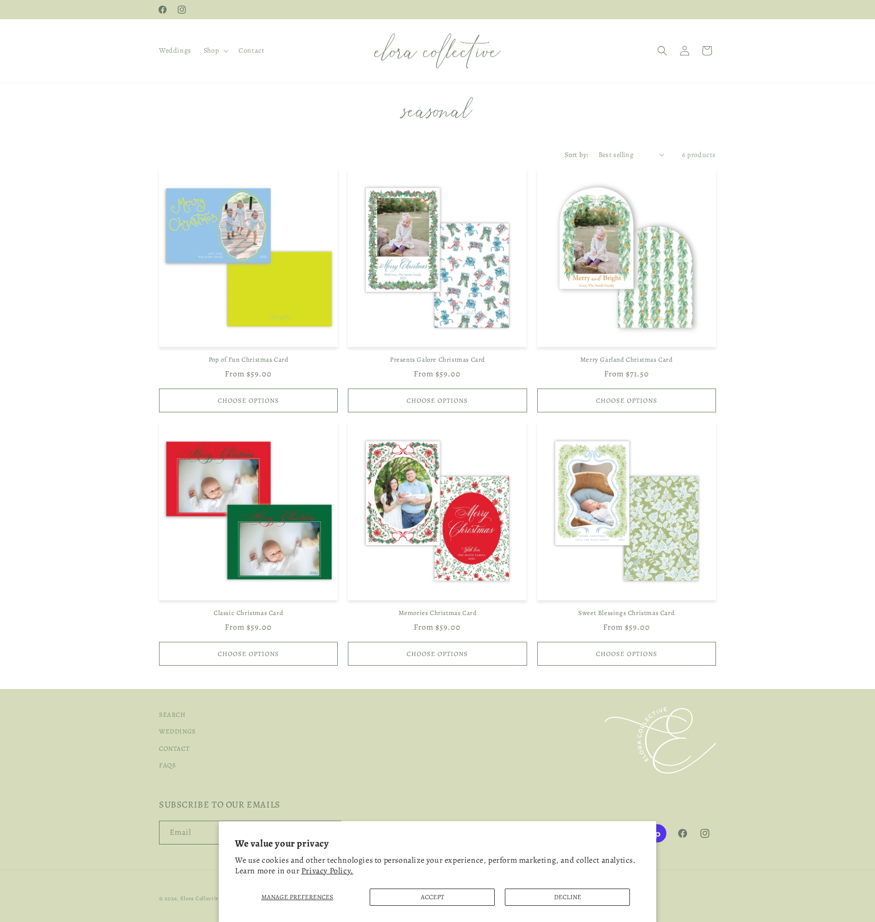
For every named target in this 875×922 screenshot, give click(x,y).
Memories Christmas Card (438, 613)
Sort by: (576, 155)
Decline (567, 897)
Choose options (248, 400)
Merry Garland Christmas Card (626, 360)
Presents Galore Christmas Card (437, 360)
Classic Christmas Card (248, 613)
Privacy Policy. (327, 870)
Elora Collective (201, 898)
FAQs (167, 765)
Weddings (177, 731)
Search (172, 714)
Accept (432, 897)
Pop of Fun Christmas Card (249, 360)
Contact (174, 748)
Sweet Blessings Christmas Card (626, 613)
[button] (214, 50)
